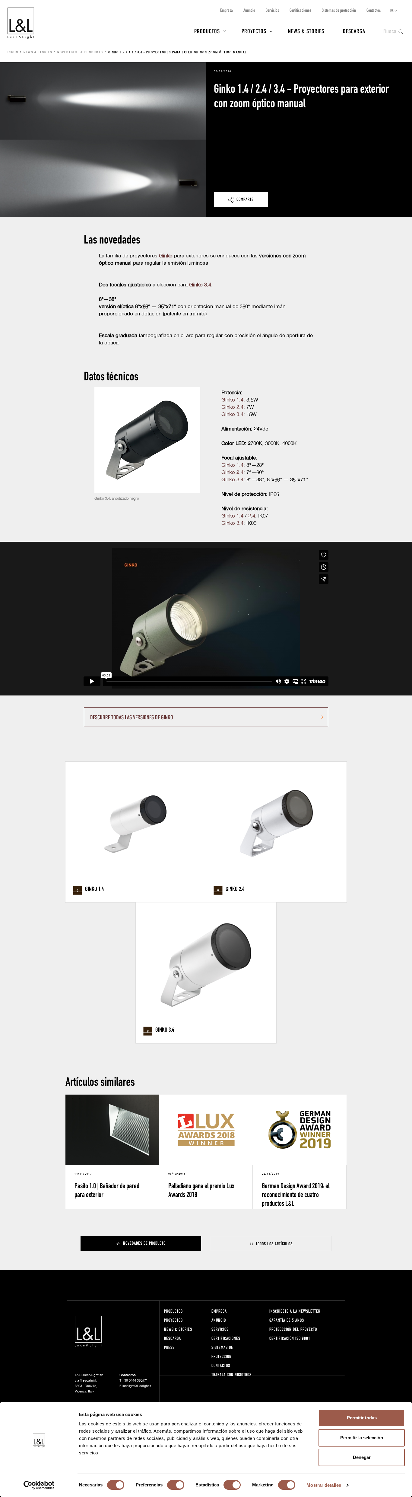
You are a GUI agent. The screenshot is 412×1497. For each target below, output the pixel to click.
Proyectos (254, 31)
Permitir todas (362, 1417)
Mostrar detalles (323, 1485)
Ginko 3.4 (232, 414)
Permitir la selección (361, 1437)
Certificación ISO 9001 (289, 1338)
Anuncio (249, 10)
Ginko (166, 256)
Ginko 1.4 (232, 400)
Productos (207, 31)
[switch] (175, 1485)
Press (169, 1347)
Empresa (226, 10)
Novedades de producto (80, 52)
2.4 (251, 516)
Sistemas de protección (339, 10)
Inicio (13, 52)
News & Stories (306, 31)
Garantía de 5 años (286, 1320)
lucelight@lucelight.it (136, 1386)
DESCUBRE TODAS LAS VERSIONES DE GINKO (131, 717)
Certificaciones (300, 10)
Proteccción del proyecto (293, 1329)
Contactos (373, 10)
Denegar (362, 1457)
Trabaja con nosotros (231, 1374)
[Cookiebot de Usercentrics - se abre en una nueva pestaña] (39, 1485)
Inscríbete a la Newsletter (294, 1311)
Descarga (354, 31)
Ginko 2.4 (232, 407)
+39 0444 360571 (135, 1380)
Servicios (272, 10)
